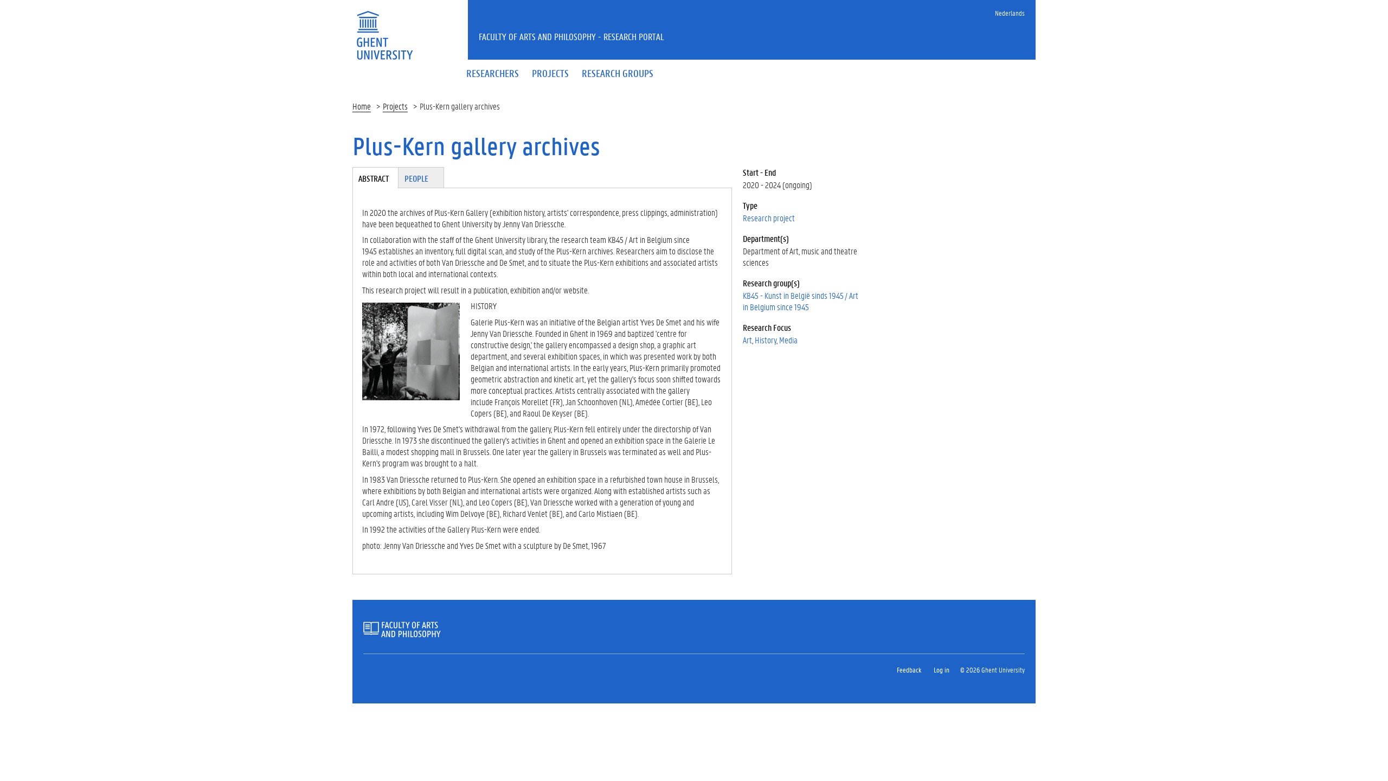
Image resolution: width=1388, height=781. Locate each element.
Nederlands (1010, 12)
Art (747, 339)
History (765, 339)
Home (361, 106)
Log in (941, 669)
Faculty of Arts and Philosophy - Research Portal (571, 36)
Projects (395, 106)
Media (788, 339)
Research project (769, 217)
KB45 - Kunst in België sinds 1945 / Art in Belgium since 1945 (800, 301)
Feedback (909, 669)
